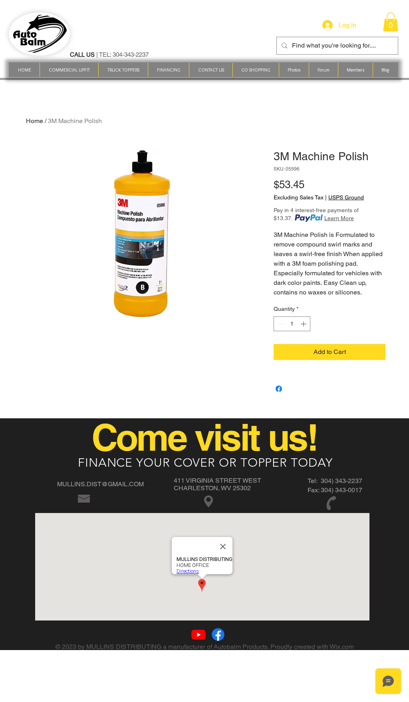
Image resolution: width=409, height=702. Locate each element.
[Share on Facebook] (279, 389)
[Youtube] (198, 634)
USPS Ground (346, 197)
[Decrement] (280, 324)
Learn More (339, 218)
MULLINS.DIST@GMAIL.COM (100, 484)
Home (34, 121)
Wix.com (342, 646)
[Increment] (304, 324)
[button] (255, 70)
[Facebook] (218, 634)
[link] (391, 22)
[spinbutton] (292, 324)
